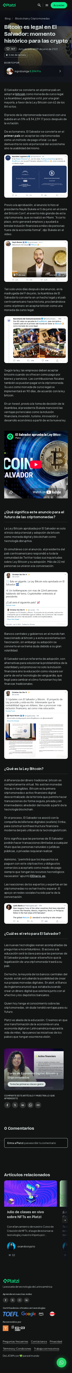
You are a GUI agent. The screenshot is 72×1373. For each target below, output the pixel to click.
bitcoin (20, 94)
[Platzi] (9, 5)
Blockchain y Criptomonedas (32, 18)
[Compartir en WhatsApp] (30, 1105)
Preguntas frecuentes (15, 1341)
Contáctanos (39, 1341)
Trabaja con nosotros (46, 1348)
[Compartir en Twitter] (15, 1105)
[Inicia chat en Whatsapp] (61, 1362)
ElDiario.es (37, 876)
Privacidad (56, 1341)
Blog (8, 18)
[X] (12, 1300)
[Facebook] (5, 1300)
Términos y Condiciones (17, 1348)
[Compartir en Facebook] (7, 1105)
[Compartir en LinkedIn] (23, 1105)
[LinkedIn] (26, 1300)
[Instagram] (19, 1300)
